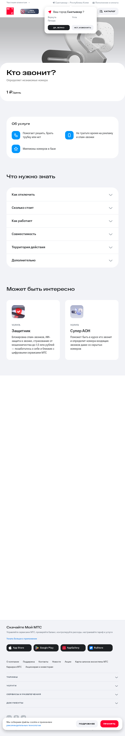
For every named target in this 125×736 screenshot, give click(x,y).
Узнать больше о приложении (22, 638)
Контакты (43, 661)
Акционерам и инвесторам (39, 667)
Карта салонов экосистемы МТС (91, 661)
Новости (56, 661)
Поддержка (29, 661)
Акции (68, 661)
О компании (13, 661)
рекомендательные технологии (24, 725)
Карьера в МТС (14, 667)
